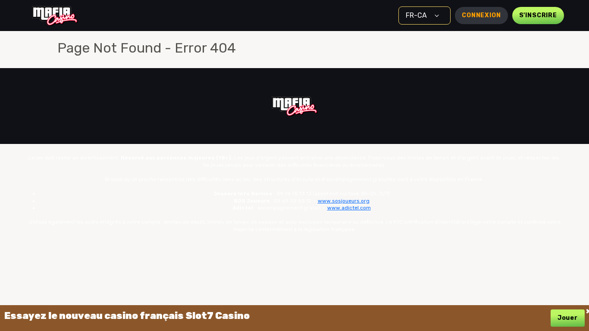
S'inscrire (538, 15)
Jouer (568, 318)
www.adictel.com (349, 208)
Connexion (481, 15)
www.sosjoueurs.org (344, 201)
